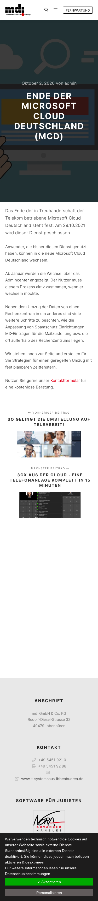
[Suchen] (46, 10)
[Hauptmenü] (55, 10)
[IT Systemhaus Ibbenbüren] (18, 10)
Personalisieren (49, 893)
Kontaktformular (65, 380)
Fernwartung (78, 10)
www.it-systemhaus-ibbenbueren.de (52, 778)
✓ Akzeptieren (49, 882)
